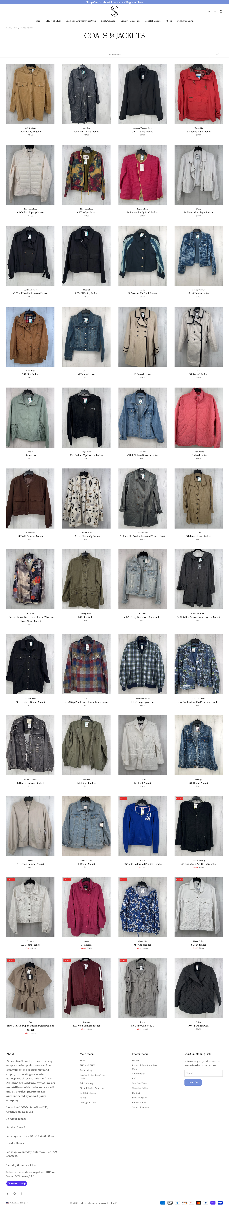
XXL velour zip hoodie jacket (86, 455)
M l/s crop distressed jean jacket (143, 617)
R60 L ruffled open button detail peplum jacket (30, 1027)
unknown (30, 532)
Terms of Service (140, 1107)
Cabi (87, 698)
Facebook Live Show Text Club (81, 20)
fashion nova (30, 698)
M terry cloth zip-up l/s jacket (199, 863)
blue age (198, 779)
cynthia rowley (30, 290)
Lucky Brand (86, 613)
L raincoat (87, 944)
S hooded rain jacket (199, 131)
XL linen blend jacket (198, 536)
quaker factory (198, 860)
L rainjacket (30, 455)
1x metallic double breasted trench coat (142, 536)
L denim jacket (86, 863)
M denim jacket (86, 374)
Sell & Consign (108, 20)
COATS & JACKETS (26, 28)
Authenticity (86, 1070)
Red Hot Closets (152, 20)
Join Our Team (139, 1083)
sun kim (86, 128)
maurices (143, 451)
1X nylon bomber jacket (86, 1025)
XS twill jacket (142, 782)
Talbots (142, 779)
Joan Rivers (142, 532)
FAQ (134, 1078)
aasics (30, 451)
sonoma (30, 941)
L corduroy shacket (30, 131)
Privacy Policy (139, 1097)
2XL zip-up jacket (142, 131)
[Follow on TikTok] (21, 1193)
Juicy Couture (86, 451)
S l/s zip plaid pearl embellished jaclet (86, 702)
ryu (30, 1022)
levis (30, 860)
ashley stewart (198, 290)
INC (142, 371)
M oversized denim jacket (30, 702)
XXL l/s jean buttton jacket (142, 455)
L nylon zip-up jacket (86, 131)
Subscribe (193, 1082)
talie (199, 532)
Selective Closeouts (130, 20)
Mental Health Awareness (92, 1088)
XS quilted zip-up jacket (30, 212)
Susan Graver (86, 532)
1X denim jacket (30, 944)
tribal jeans (198, 451)
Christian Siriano (198, 613)
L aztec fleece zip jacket (86, 536)
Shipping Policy (140, 1088)
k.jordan (87, 1022)
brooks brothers (143, 698)
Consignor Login (185, 20)
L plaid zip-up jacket (142, 702)
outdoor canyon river (142, 128)
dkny (198, 209)
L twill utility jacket (86, 293)
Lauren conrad (86, 860)
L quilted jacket (199, 455)
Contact (136, 1093)
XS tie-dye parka (86, 212)
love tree (30, 371)
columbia (198, 128)
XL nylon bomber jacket (30, 863)
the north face (30, 209)
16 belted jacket (142, 374)
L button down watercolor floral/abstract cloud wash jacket (30, 619)
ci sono (142, 613)
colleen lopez (199, 698)
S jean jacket (198, 944)
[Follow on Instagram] (14, 1193)
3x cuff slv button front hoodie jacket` (199, 617)
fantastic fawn (30, 779)
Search (135, 1060)
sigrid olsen (142, 209)
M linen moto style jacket (198, 212)
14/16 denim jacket (199, 293)
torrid (142, 1022)
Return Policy (139, 1102)
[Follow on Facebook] (7, 1193)
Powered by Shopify (108, 1203)
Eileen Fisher (198, 941)
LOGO (142, 290)
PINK (142, 860)
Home (8, 28)
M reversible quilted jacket (142, 212)
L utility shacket (86, 782)
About (169, 20)
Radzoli (30, 613)
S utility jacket (30, 374)
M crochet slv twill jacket (142, 293)
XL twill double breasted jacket (30, 293)
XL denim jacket (198, 782)
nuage (86, 941)
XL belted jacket (198, 374)
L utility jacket (86, 617)
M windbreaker (142, 944)
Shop (38, 20)
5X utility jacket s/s (142, 1025)
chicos (199, 1022)
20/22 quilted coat (199, 1025)
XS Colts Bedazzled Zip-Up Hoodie (143, 863)
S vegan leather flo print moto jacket (199, 702)
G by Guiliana (30, 128)
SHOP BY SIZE (53, 20)
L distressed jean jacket (30, 782)
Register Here (134, 2)
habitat (86, 290)
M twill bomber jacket (30, 536)
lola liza (87, 371)
